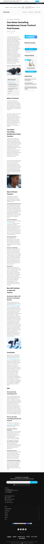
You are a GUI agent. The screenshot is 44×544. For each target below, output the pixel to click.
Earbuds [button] (6, 512)
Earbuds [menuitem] (11, 7)
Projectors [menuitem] (15, 7)
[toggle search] (35, 7)
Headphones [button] (7, 510)
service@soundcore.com (9, 489)
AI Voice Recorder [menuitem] (23, 7)
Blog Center (6, 12)
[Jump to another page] (7, 33)
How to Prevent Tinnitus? (12, 86)
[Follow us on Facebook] (21, 529)
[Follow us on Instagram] (18, 529)
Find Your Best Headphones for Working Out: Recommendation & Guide (31, 88)
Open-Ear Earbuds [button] (8, 508)
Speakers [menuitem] (19, 7)
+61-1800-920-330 (9, 491)
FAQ (9, 93)
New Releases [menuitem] (26, 7)
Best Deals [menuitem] (30, 7)
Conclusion (10, 91)
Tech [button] (5, 519)
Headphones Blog (37, 12)
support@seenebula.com (15, 490)
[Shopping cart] (37, 7)
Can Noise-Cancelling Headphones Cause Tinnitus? (13, 84)
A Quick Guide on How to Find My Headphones (30, 80)
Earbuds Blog (25, 12)
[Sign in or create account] (40, 7)
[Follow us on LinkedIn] (25, 529)
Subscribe (31, 49)
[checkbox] (14, 484)
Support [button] (6, 517)
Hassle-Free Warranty (9, 500)
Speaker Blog (30, 12)
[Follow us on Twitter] (23, 529)
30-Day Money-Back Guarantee (10, 499)
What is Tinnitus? (11, 82)
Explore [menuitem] (33, 7)
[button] (29, 1)
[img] (13, 523)
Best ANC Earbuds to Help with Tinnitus (12, 89)
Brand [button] (6, 506)
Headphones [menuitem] (7, 7)
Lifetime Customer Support (9, 502)
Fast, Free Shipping (8, 497)
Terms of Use (32, 51)
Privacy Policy (27, 52)
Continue (37, 1)
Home (8, 19)
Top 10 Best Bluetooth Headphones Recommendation (31, 84)
